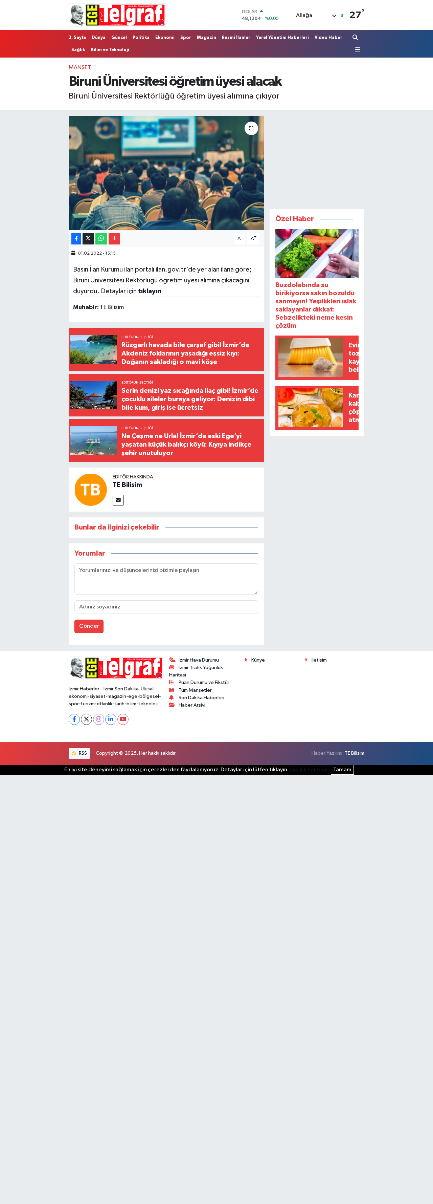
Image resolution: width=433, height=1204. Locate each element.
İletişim (319, 660)
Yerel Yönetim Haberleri (282, 38)
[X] (86, 719)
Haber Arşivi (192, 705)
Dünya (99, 38)
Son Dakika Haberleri (201, 697)
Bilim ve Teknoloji (110, 50)
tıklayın (149, 291)
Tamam (342, 770)
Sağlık (78, 50)
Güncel (119, 38)
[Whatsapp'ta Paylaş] (101, 238)
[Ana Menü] (356, 50)
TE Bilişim (354, 753)
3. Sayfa (77, 38)
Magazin (206, 38)
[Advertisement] (320, 158)
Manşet (80, 67)
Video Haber (328, 38)
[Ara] (355, 37)
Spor (185, 38)
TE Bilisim (127, 484)
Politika (141, 38)
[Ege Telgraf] (117, 15)
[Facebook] (74, 719)
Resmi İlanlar (236, 38)
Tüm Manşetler (195, 690)
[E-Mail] (118, 500)
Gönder (89, 626)
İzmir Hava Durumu (199, 660)
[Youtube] (123, 719)
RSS (82, 753)
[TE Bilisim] (90, 489)
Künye (258, 660)
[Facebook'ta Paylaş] (76, 238)
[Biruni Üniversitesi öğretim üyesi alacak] (166, 173)
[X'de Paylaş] (88, 238)
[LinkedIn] (110, 719)
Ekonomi (165, 38)
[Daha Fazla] (114, 238)
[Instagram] (98, 719)
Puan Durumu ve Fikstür (204, 682)
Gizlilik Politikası (310, 770)
